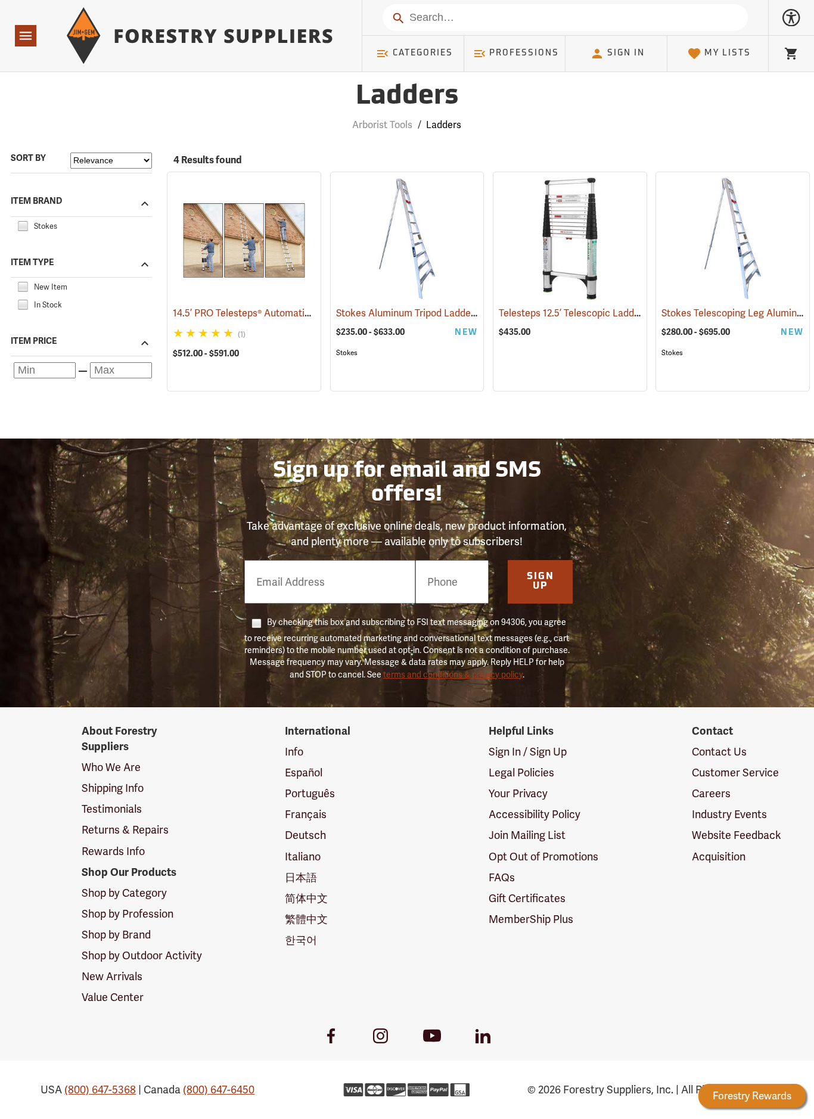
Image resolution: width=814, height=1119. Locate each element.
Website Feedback (736, 835)
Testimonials (112, 809)
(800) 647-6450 (218, 1089)
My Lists (727, 53)
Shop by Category (124, 893)
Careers (711, 793)
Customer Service (735, 772)
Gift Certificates (527, 898)
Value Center (113, 997)
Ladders (407, 96)
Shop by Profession (127, 914)
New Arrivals (112, 976)
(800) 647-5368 (100, 1089)
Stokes (347, 353)
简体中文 (306, 898)
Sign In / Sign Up (528, 752)
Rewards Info (113, 851)
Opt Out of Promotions (543, 856)
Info (294, 752)
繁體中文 (306, 919)
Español (303, 772)
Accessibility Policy (534, 814)
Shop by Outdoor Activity (142, 955)
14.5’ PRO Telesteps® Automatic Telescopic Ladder (299, 313)
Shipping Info (113, 788)
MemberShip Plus (531, 919)
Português (310, 793)
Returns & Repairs (125, 830)
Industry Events (729, 814)
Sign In (626, 53)
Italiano (303, 856)
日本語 (301, 877)
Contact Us (719, 752)
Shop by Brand (116, 934)
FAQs (502, 877)
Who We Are (111, 767)
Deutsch (305, 835)
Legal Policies (521, 772)
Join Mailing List (527, 835)
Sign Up (540, 581)
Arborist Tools (382, 125)
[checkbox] (23, 224)
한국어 (301, 940)
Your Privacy (518, 793)
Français (306, 814)
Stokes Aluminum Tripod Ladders (425, 313)
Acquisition (718, 856)
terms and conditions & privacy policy (453, 674)
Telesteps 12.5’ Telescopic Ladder (588, 313)
